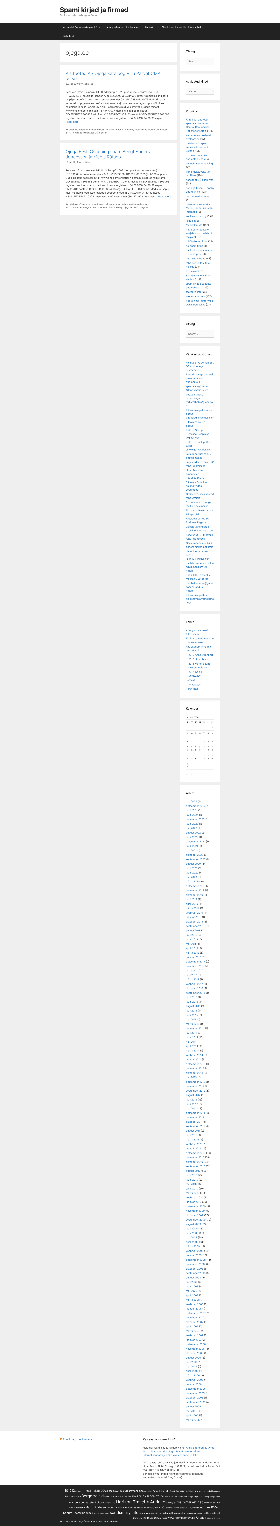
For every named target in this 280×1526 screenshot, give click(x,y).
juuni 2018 (192, 939)
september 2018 (195, 926)
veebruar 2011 (194, 1144)
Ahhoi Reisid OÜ (94, 1490)
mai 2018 (191, 943)
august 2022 (193, 832)
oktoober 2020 (194, 854)
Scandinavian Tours (101, 1513)
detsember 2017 (195, 961)
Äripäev (201, 1517)
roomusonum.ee (199, 1507)
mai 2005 (191, 1411)
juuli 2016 (191, 997)
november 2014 (195, 1028)
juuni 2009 (192, 1233)
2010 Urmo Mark (198, 659)
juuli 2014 (191, 1032)
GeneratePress (111, 1521)
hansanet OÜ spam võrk (200, 179)
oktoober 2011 (194, 1121)
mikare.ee (132, 1508)
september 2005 (195, 1402)
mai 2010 (191, 1184)
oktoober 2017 (194, 970)
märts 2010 (192, 1193)
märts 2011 (192, 1139)
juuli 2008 (191, 1281)
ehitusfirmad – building (199, 163)
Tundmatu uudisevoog (78, 1439)
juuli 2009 (192, 1228)
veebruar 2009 (194, 1250)
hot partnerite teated (198, 196)
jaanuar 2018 (193, 957)
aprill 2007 (192, 1326)
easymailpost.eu (195, 1496)
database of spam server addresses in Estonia (91, 129)
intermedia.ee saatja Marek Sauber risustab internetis (199, 208)
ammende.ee (136, 1490)
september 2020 (195, 859)
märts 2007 (193, 1331)
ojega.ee (103, 132)
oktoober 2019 (194, 894)
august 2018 (193, 930)
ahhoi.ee (79, 1491)
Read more (72, 121)
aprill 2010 (192, 1188)
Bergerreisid (92, 1495)
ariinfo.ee (199, 1491)
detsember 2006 (196, 1344)
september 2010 (195, 1166)
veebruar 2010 (194, 1197)
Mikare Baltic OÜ (155, 1507)
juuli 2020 (191, 868)
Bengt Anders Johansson (95, 207)
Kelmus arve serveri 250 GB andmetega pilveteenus (200, 366)
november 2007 (195, 1317)
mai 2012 (191, 1108)
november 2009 (195, 1210)
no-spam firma (194, 245)
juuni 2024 (192, 814)
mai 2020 (191, 877)
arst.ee (206, 1491)
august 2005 (193, 1406)
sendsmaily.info (124, 1512)
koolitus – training (196, 216)
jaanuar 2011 (193, 1148)
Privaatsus (194, 684)
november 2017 (195, 966)
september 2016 (195, 992)
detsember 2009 (196, 1206)
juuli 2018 (191, 934)
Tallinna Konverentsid (174, 1513)
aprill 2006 (192, 1370)
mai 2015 (191, 1019)
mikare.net (141, 1507)
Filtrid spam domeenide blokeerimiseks (182, 27)
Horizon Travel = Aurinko (140, 1501)
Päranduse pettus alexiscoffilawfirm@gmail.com (200, 599)
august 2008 (193, 1277)
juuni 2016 (192, 1001)
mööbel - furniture (124, 129)
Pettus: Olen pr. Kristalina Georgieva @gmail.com (197, 434)
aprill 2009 (192, 1242)
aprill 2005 (192, 1415)
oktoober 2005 (194, 1397)
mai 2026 (191, 801)
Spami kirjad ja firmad (94, 10)
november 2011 (195, 1117)
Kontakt (149, 27)
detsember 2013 (195, 1064)
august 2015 (193, 1006)
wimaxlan (150, 1517)
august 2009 (193, 1224)
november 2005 (195, 1393)
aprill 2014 (192, 1046)
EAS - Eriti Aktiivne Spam (176, 1497)
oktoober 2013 (194, 1072)
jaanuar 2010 (193, 1201)
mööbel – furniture (196, 241)
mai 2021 (191, 850)
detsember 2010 (195, 1153)
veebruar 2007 (194, 1335)
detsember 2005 (196, 1388)
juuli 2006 (192, 1362)
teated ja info (194, 291)
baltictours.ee (214, 1491)
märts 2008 (193, 1299)
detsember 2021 (195, 841)
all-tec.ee (110, 1490)
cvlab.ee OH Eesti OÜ (130, 1496)
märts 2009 (193, 1246)
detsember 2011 (195, 1112)
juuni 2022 (192, 837)
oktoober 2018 (194, 921)
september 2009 (196, 1219)
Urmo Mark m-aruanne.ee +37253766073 (195, 474)
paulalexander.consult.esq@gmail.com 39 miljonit (200, 567)
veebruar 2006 (194, 1379)
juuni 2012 (192, 1104)
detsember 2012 (195, 1081)
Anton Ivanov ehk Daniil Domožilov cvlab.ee (173, 1491)
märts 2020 (193, 881)
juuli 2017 (191, 975)
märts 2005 (193, 1419)
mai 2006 (191, 1366)
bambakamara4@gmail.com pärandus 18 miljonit (200, 587)
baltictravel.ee (73, 1496)
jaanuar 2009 (194, 1255)
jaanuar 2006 (194, 1384)
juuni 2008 (192, 1286)
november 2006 (195, 1348)
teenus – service (195, 296)
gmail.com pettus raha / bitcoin (86, 1502)
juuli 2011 (191, 1135)
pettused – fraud (195, 258)
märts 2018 (192, 952)
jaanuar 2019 (193, 917)
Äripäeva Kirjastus (213, 1518)
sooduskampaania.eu (150, 1513)
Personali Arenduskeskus (176, 1508)
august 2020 (193, 863)
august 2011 (193, 1130)
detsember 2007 (196, 1313)
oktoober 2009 (194, 1215)
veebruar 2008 (194, 1304)
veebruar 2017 (194, 983)
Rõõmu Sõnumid (83, 1512)
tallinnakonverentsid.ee (196, 1513)
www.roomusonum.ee (181, 1517)
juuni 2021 (192, 845)
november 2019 (195, 890)
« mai (189, 774)
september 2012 (195, 1090)
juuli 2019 (191, 899)
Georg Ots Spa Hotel (212, 1497)
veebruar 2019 (194, 912)
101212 (70, 1490)
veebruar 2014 (194, 1055)
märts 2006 (193, 1375)
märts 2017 (192, 979)
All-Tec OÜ (122, 1491)
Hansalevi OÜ (110, 1503)
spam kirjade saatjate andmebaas (150, 129)
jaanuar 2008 (194, 1308)
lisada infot (192, 220)
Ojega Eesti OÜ (90, 132)
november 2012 (195, 1086)
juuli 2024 (191, 810)
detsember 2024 (196, 806)
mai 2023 (191, 828)
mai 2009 (191, 1237)
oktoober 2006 (194, 1353)
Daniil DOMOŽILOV (153, 1496)
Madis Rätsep (116, 207)
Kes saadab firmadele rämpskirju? (80, 27)
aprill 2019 (192, 903)
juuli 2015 (191, 1010)
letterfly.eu (171, 1502)
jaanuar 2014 (193, 1059)
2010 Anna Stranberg (201, 654)
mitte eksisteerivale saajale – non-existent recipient (199, 233)
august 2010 (193, 1170)
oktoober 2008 (194, 1268)
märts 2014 (192, 1050)
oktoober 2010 (194, 1161)
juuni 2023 (192, 823)
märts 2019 (192, 908)
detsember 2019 (195, 886)
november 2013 (195, 1068)
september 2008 (195, 1273)
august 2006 (193, 1357)
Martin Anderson (96, 1507)
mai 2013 (191, 1077)
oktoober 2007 (194, 1322)
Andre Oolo (148, 1491)
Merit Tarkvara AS (117, 1507)
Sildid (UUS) (69, 36)
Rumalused (192, 271)
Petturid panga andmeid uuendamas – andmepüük (200, 378)
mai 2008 (191, 1290)
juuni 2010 (192, 1179)
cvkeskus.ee (111, 1496)
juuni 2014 (192, 1037)
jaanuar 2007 (194, 1339)
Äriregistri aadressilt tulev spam (122, 27)
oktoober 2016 (194, 988)
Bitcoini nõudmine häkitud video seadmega (196, 486)
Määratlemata (194, 225)
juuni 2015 (192, 1015)
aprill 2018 (192, 948)
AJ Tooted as (75, 132)
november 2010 (195, 1157)
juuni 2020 (192, 872)
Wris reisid (162, 1518)
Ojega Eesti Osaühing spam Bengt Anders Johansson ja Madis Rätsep (108, 154)
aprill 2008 (192, 1295)
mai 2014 (191, 1041)
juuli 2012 (191, 1099)
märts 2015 (192, 1023)
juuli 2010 (191, 1175)
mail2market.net (190, 1502)
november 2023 (195, 819)
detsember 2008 (196, 1259)
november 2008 (195, 1264)
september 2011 (195, 1126)
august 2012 (193, 1095)
